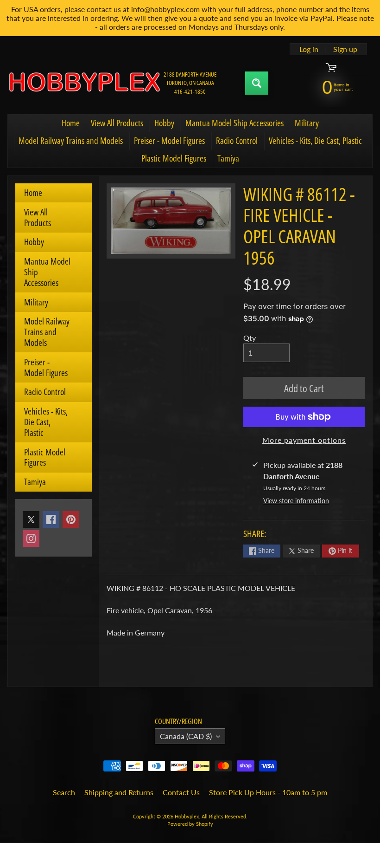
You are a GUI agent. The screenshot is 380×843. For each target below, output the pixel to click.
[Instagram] (31, 538)
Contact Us (181, 792)
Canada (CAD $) (186, 736)
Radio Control (237, 141)
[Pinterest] (71, 519)
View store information (296, 501)
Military (307, 123)
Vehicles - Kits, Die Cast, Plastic (315, 141)
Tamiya (228, 158)
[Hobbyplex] (83, 83)
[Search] (256, 83)
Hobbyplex (187, 816)
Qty (249, 337)
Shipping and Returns (118, 792)
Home (71, 123)
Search (64, 792)
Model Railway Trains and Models (71, 141)
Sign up (345, 49)
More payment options (304, 439)
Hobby (164, 123)
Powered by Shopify (190, 824)
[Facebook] (51, 519)
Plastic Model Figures (173, 158)
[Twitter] (31, 519)
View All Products (117, 123)
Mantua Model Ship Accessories (234, 123)
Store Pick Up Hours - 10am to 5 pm (268, 792)
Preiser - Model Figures (169, 141)
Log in (308, 49)
